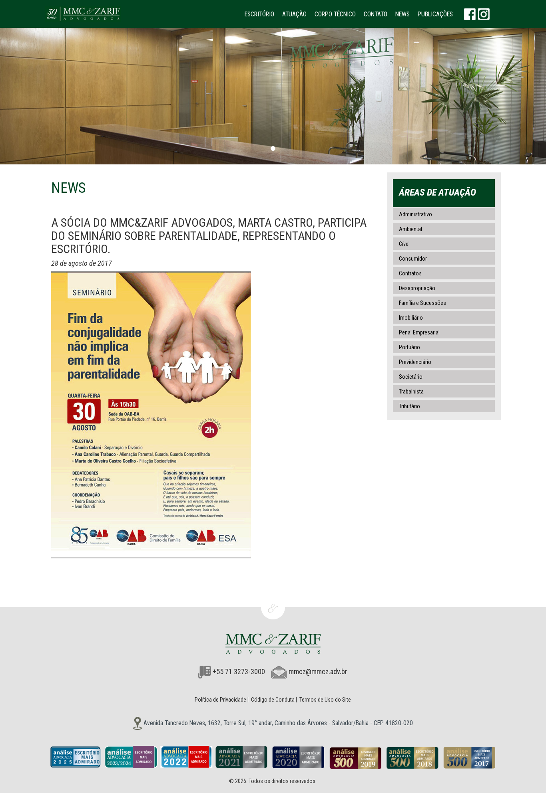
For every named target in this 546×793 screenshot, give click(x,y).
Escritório (259, 14)
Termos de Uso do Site (325, 699)
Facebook (470, 14)
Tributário (409, 406)
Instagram (484, 14)
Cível (404, 244)
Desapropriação (417, 288)
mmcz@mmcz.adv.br (318, 671)
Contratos (410, 273)
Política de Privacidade (220, 699)
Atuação (294, 14)
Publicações (435, 14)
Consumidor (413, 258)
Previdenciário (415, 362)
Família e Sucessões (422, 303)
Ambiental (410, 229)
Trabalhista (411, 391)
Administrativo (415, 214)
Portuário (409, 347)
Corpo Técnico (335, 14)
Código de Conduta (273, 699)
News (402, 14)
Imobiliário (411, 317)
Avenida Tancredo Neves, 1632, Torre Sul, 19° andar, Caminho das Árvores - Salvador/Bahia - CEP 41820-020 (277, 723)
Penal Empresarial (419, 332)
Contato (375, 14)
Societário (410, 377)
